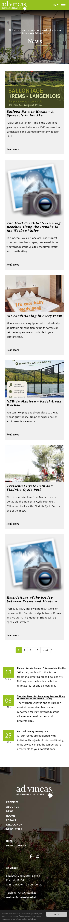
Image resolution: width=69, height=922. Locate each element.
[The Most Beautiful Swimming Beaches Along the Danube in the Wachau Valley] (34, 189)
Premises (12, 802)
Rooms (10, 815)
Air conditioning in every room (33, 731)
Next (45, 650)
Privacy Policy (16, 845)
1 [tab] (34, 63)
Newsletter (14, 829)
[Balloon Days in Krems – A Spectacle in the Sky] (34, 89)
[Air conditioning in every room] (34, 293)
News (9, 811)
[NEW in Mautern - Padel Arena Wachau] (34, 378)
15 (36, 650)
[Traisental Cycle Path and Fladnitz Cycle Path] (34, 463)
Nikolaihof (14, 824)
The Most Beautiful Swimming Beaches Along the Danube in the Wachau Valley (41, 697)
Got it (56, 914)
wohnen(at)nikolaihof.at (21, 897)
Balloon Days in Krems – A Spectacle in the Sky (41, 668)
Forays (11, 820)
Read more (13, 149)
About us (12, 806)
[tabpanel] (34, 37)
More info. (32, 919)
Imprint (11, 841)
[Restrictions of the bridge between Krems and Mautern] (34, 564)
